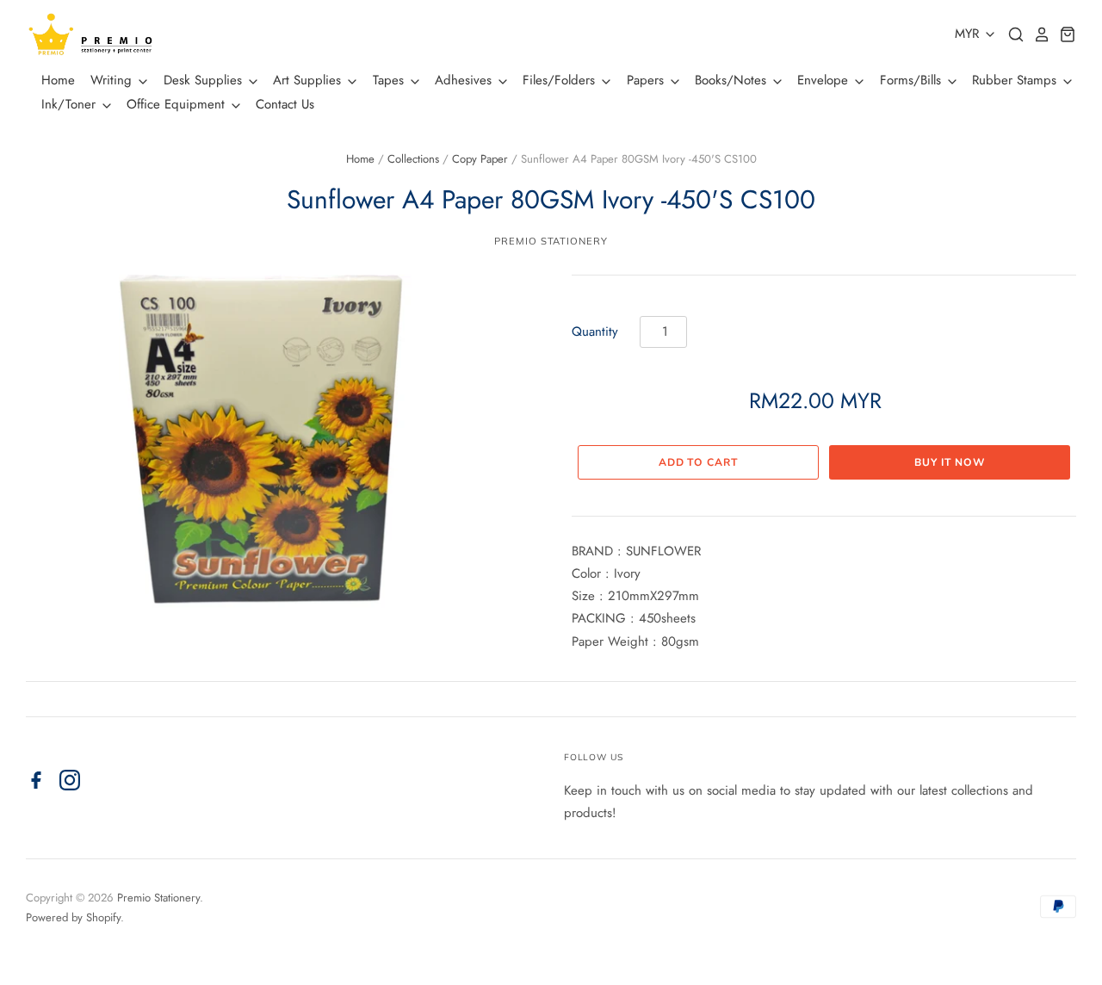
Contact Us (285, 104)
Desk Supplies (205, 80)
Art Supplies (309, 80)
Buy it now (949, 462)
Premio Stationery (550, 241)
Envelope (824, 80)
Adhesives (465, 80)
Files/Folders (561, 80)
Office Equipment (178, 104)
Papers (647, 80)
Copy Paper (480, 159)
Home (58, 80)
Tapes (390, 80)
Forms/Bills (912, 80)
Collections (413, 159)
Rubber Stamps (1016, 80)
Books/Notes (733, 80)
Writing (113, 80)
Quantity (595, 331)
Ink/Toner (70, 104)
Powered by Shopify (73, 917)
